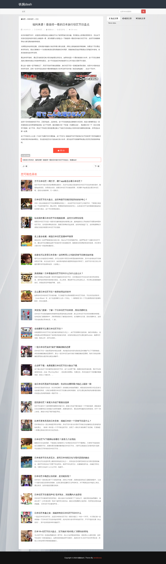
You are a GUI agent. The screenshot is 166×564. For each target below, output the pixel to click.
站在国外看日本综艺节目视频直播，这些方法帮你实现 (58, 217)
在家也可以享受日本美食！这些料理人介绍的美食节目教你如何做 (63, 254)
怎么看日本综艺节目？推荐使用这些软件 (52, 291)
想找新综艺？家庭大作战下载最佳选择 (51, 402)
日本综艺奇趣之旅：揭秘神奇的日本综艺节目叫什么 (57, 512)
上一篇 (25, 166)
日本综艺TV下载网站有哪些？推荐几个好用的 (55, 439)
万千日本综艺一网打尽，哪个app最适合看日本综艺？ (58, 180)
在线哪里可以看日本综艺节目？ (48, 328)
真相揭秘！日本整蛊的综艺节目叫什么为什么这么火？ (58, 273)
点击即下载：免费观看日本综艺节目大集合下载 (55, 365)
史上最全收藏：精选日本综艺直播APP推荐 (53, 236)
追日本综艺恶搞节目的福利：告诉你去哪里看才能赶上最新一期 (62, 383)
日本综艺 (30, 19)
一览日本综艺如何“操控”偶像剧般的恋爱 (52, 346)
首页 (23, 11)
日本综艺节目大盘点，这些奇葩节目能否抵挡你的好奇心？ (60, 199)
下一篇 (97, 166)
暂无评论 (62, 29)
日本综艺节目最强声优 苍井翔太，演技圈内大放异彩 (58, 494)
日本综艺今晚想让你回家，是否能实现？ (52, 475)
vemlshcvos (97, 558)
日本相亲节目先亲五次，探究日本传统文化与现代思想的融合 (61, 457)
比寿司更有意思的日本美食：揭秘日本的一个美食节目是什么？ (62, 420)
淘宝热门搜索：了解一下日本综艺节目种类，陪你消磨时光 (60, 309)
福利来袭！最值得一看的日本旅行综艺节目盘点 (51, 160)
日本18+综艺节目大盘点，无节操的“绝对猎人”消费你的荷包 (61, 531)
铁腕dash (51, 29)
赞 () (62, 150)
